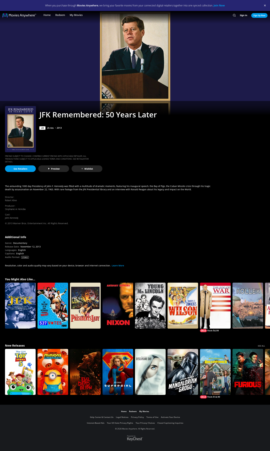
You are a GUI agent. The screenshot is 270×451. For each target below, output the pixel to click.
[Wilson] (183, 306)
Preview (55, 168)
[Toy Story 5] (20, 372)
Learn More (118, 265)
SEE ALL (261, 346)
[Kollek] (247, 306)
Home (47, 15)
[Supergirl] (117, 372)
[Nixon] (117, 306)
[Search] (234, 15)
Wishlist (88, 168)
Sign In (243, 15)
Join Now (219, 5)
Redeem (60, 15)
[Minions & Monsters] (53, 372)
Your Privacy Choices (145, 423)
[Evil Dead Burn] (85, 372)
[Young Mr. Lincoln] (150, 306)
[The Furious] (247, 372)
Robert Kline (11, 200)
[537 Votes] (53, 306)
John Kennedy (11, 217)
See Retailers (20, 168)
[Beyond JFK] (20, 306)
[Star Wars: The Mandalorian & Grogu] (183, 372)
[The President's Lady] (85, 306)
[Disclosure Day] (150, 372)
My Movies (76, 15)
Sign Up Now (259, 15)
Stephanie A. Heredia (15, 209)
